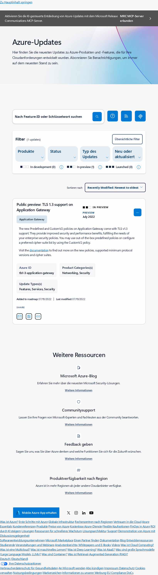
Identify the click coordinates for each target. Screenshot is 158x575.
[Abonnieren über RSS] (126, 116)
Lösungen (28, 531)
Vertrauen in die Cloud (127, 522)
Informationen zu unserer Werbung (84, 573)
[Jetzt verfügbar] (138, 167)
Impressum (111, 568)
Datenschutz (126, 568)
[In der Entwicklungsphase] (61, 167)
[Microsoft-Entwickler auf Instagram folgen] (76, 512)
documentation (39, 250)
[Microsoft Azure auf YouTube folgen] (91, 512)
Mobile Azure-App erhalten (39, 513)
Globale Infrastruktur (61, 522)
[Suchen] (97, 116)
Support (112, 531)
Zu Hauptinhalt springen (16, 2)
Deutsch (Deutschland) (14, 559)
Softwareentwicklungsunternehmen (22, 540)
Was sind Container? (54, 554)
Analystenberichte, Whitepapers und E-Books (83, 545)
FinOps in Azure (140, 526)
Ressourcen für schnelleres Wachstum (58, 531)
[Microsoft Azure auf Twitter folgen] (68, 512)
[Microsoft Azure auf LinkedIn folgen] (84, 512)
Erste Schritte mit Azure (33, 522)
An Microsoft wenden (72, 568)
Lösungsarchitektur (95, 531)
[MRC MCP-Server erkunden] (140, 116)
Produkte (42, 526)
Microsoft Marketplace (59, 540)
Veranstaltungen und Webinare (35, 545)
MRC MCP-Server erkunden (132, 18)
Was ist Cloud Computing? (137, 545)
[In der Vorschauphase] (100, 167)
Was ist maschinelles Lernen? (49, 549)
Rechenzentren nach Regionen (94, 522)
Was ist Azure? (9, 522)
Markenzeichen (52, 573)
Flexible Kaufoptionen (116, 526)
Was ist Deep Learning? (81, 549)
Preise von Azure (58, 526)
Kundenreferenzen (24, 526)
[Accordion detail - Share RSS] (29, 316)
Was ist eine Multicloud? (15, 549)
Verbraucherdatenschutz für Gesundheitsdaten (29, 568)
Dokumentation (109, 540)
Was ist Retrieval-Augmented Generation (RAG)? (98, 554)
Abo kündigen (94, 568)
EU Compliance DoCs (120, 573)
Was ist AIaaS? (106, 549)
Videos (116, 545)
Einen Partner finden (86, 540)
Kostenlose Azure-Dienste (86, 526)
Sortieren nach (74, 187)
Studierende (7, 545)
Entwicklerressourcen (139, 540)
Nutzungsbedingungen (27, 573)
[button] (112, 116)
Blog (123, 540)
